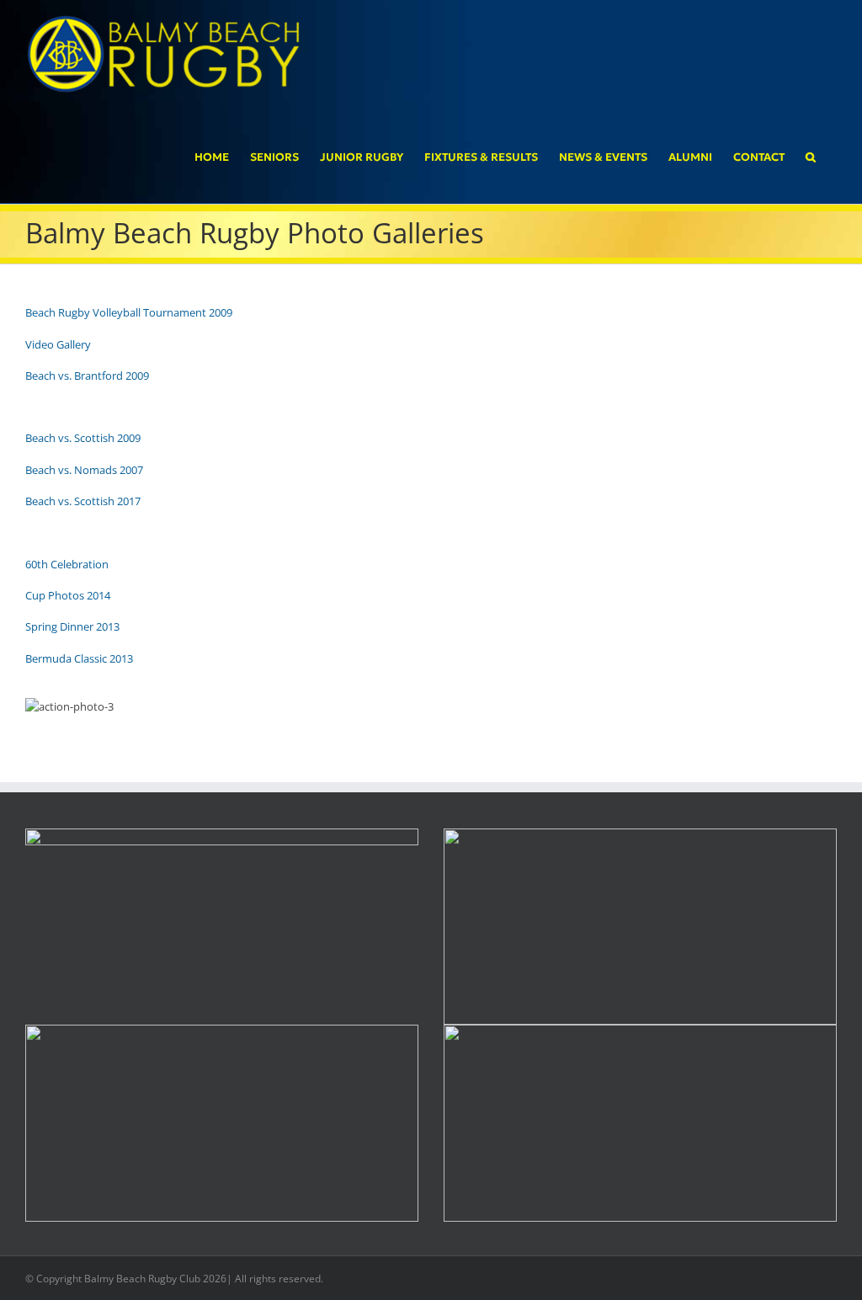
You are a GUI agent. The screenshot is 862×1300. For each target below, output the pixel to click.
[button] (811, 156)
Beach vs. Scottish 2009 (83, 437)
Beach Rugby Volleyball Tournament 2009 (128, 312)
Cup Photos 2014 (67, 595)
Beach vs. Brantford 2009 (87, 375)
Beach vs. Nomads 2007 (84, 469)
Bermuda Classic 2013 (79, 658)
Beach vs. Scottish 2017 (83, 501)
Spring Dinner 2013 (72, 626)
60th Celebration (67, 564)
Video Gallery (58, 344)
